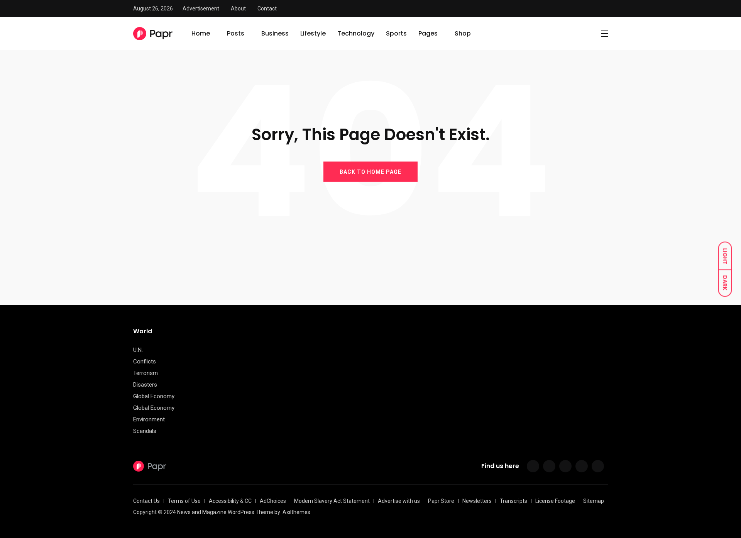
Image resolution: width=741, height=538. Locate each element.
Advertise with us (399, 501)
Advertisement (201, 8)
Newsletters (477, 501)
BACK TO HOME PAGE (370, 171)
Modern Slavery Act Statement (332, 501)
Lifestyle (313, 33)
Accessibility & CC (230, 501)
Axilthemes (296, 512)
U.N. (138, 349)
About (238, 8)
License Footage (555, 501)
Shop (463, 33)
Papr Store (441, 501)
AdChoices (273, 501)
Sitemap (593, 501)
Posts (235, 33)
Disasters (145, 384)
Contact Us (146, 501)
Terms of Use (184, 501)
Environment (149, 419)
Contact (267, 8)
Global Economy (153, 396)
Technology (355, 33)
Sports (396, 33)
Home (200, 33)
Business (275, 33)
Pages (428, 33)
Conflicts (144, 361)
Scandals (144, 431)
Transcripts (513, 501)
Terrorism (145, 373)
